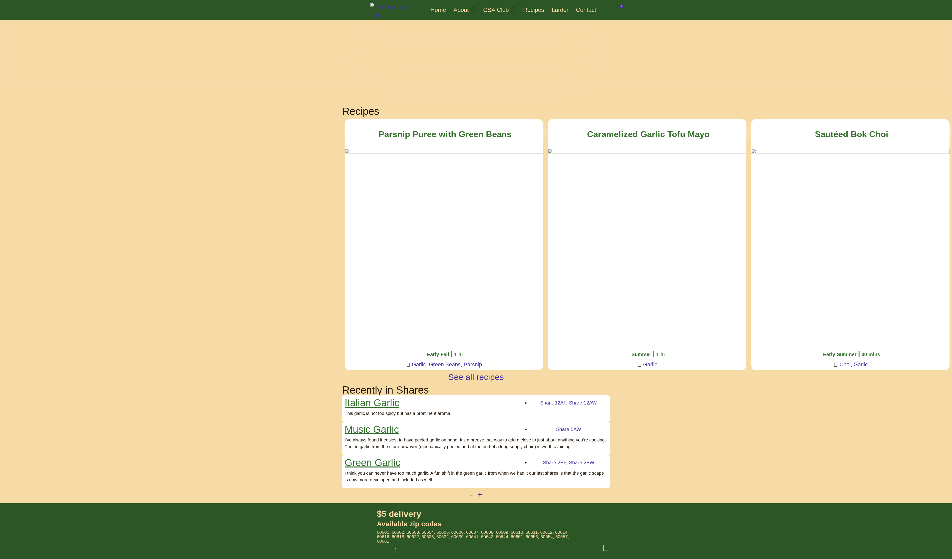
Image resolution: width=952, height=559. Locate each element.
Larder (560, 9)
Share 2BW (581, 462)
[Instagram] (605, 547)
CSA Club (496, 9)
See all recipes (476, 377)
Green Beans (445, 364)
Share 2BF (554, 462)
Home (438, 9)
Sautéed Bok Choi (851, 134)
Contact (586, 9)
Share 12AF (553, 402)
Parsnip (473, 364)
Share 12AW (583, 402)
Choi (845, 364)
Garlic (419, 364)
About (461, 9)
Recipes (533, 9)
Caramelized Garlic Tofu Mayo (648, 134)
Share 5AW (568, 429)
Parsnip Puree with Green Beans (445, 134)
